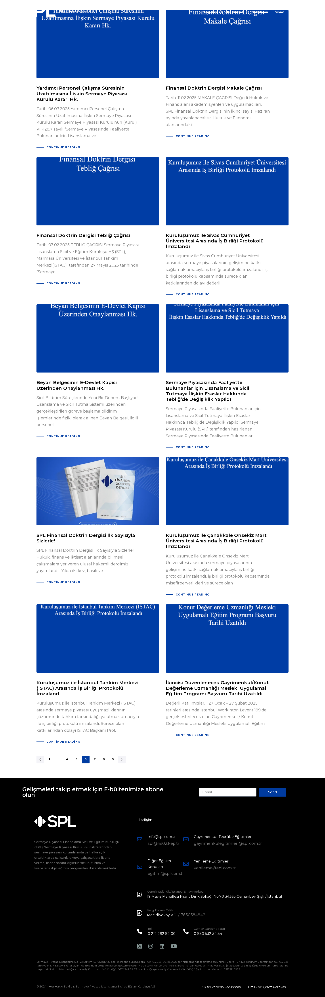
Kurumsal (235, 12)
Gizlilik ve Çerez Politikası (267, 987)
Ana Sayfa (211, 12)
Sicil (293, 12)
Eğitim (309, 12)
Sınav (279, 12)
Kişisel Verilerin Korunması (221, 987)
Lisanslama (258, 12)
